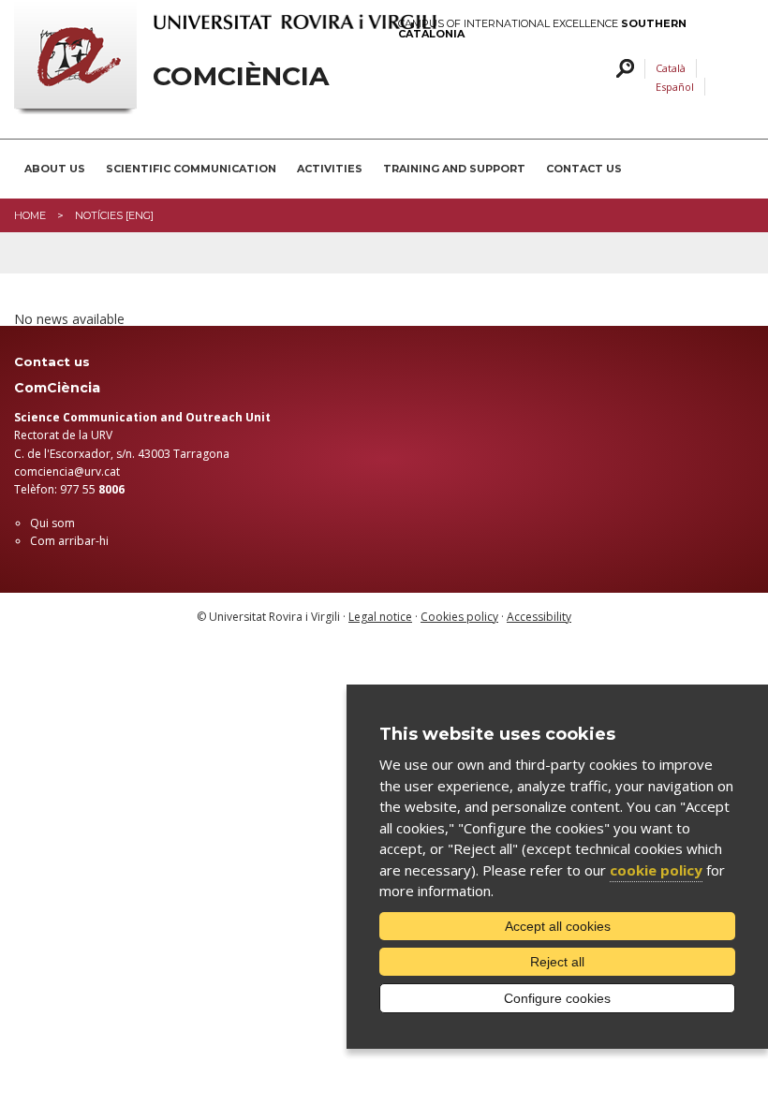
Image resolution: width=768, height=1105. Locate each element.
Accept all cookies (558, 926)
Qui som (52, 523)
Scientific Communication (191, 168)
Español (675, 87)
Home (30, 215)
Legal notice (380, 617)
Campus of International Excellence (542, 29)
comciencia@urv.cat (67, 471)
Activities (329, 168)
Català (671, 68)
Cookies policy (459, 617)
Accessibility (539, 617)
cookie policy (656, 870)
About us (54, 168)
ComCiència (241, 76)
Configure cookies (557, 998)
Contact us (584, 168)
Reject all (557, 961)
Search (622, 69)
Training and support (454, 168)
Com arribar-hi (69, 541)
